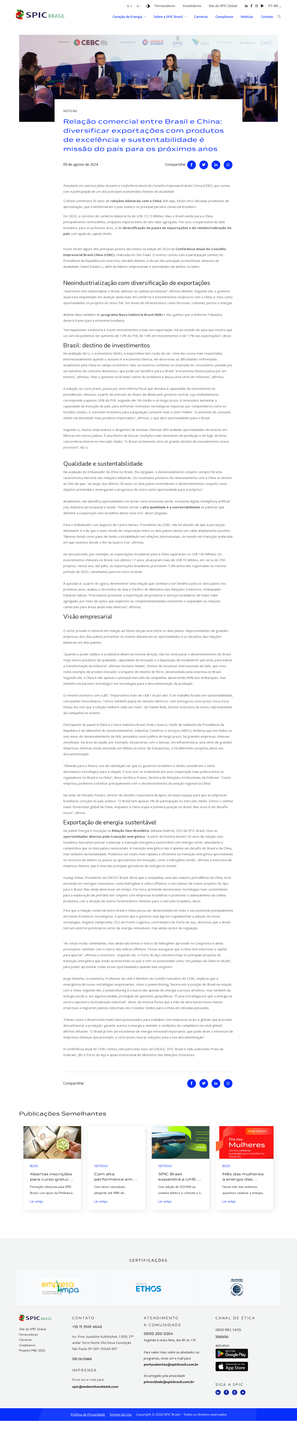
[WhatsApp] (228, 165)
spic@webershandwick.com (95, 1386)
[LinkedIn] (246, 8)
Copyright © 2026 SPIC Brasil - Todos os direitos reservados (181, 1414)
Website (221, 1336)
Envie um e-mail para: (88, 1380)
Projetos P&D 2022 (32, 1350)
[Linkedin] (216, 165)
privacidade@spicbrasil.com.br (169, 1382)
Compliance (224, 16)
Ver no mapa (82, 1358)
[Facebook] (251, 8)
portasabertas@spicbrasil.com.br (171, 1364)
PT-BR (273, 6)
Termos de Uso (120, 1414)
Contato (267, 16)
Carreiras (201, 16)
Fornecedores (165, 6)
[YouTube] (262, 8)
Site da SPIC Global (223, 6)
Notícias (247, 16)
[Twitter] (203, 165)
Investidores (192, 6)
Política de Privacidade (88, 1414)
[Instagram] (256, 8)
